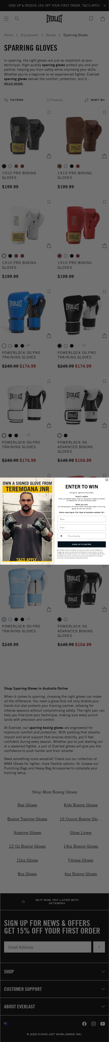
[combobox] (62, 536)
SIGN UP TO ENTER (81, 544)
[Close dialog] (107, 479)
